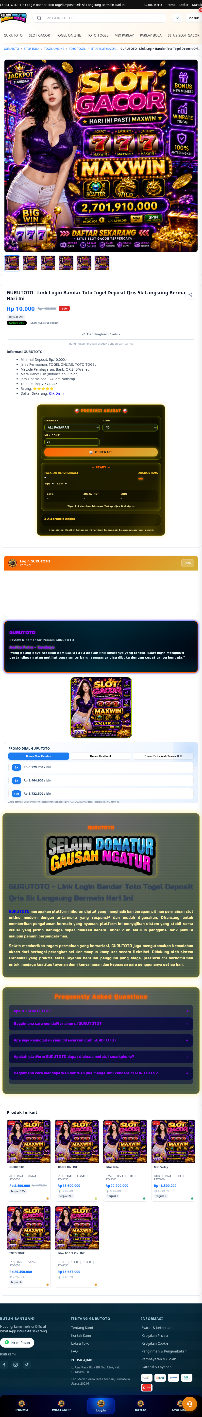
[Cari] (39, 17)
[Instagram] (15, 1365)
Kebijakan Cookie (155, 1343)
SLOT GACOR (39, 35)
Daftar (183, 4)
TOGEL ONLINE (68, 35)
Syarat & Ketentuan (157, 1328)
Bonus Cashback (101, 756)
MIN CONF (52, 435)
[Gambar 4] (66, 263)
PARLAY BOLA (151, 35)
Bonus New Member (38, 756)
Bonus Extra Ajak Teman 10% (163, 756)
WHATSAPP (61, 1410)
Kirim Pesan (20, 1342)
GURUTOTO (153, 4)
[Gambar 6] (102, 263)
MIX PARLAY (124, 35)
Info (188, 563)
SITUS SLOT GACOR (184, 35)
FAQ (74, 1351)
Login (101, 1410)
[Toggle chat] (189, 1404)
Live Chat (180, 1410)
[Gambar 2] (30, 263)
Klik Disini (57, 393)
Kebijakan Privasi (155, 1335)
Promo (171, 4)
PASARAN (51, 420)
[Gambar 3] (48, 263)
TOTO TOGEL (97, 35)
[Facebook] (4, 1365)
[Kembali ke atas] (191, 1392)
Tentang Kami (82, 1328)
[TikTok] (27, 1365)
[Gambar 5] (84, 263)
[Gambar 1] (12, 263)
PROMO (22, 1410)
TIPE (106, 420)
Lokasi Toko (80, 1343)
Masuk (197, 4)
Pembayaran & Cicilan (159, 1359)
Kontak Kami (81, 1335)
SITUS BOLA (31, 49)
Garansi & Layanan (156, 1367)
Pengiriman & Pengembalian (164, 1351)
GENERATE (101, 452)
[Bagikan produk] (190, 294)
